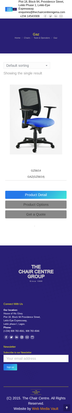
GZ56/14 (36, 170)
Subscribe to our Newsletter (17, 352)
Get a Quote (36, 214)
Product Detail (36, 195)
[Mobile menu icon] (9, 9)
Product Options (36, 204)
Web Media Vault (45, 409)
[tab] (36, 195)
